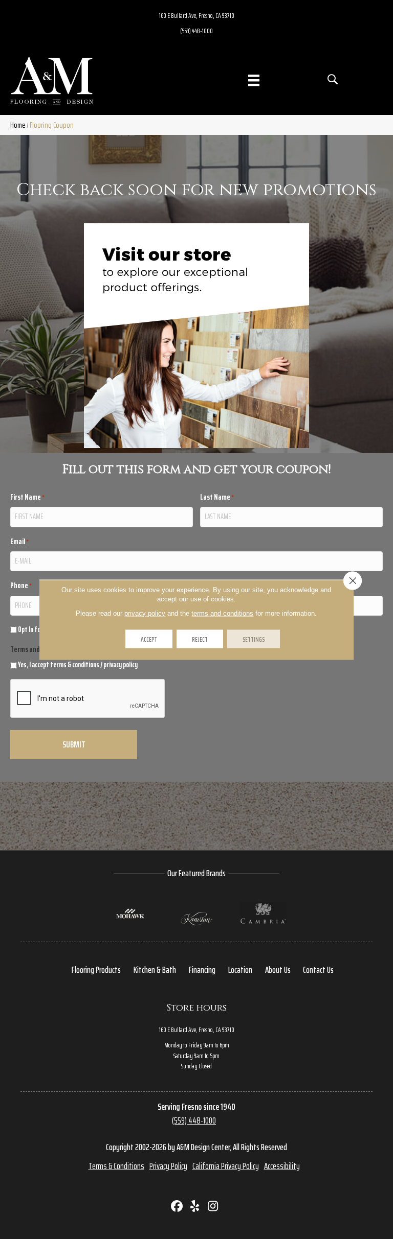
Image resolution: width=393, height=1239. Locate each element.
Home (18, 125)
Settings (254, 638)
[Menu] (254, 80)
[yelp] (195, 1207)
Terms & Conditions (116, 1166)
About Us (278, 970)
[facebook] (177, 1207)
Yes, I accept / (78, 665)
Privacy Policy (168, 1166)
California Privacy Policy (225, 1166)
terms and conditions (222, 613)
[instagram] (213, 1207)
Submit (73, 744)
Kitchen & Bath (155, 970)
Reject (200, 638)
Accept (149, 638)
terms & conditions (74, 665)
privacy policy (120, 665)
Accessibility (282, 1166)
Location (240, 970)
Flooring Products (96, 970)
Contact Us (318, 970)
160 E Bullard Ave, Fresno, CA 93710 (196, 15)
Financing (202, 970)
